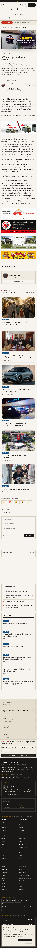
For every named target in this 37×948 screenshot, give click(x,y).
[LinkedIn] (20, 777)
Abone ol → (30, 919)
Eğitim (3, 867)
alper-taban (19, 900)
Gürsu (3, 838)
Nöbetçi (21, 853)
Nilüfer (3, 825)
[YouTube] (13, 777)
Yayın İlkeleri (22, 873)
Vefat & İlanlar (23, 847)
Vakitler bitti (23, 1)
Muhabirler (4, 889)
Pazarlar (21, 864)
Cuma (20, 822)
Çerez (20, 886)
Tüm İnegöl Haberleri (8, 266)
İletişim (3, 884)
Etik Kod (21, 881)
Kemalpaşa (22, 827)
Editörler (3, 892)
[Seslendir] (29, 85)
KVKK (21, 884)
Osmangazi (4, 827)
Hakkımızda (4, 873)
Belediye (3, 853)
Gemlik (3, 836)
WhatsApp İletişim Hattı (19, 755)
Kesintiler (21, 861)
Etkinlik (31, 747)
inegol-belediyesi (11, 900)
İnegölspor (17, 903)
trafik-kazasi (27, 900)
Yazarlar (3, 886)
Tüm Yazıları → (18, 281)
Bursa (22, 18)
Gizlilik (21, 889)
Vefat (5, 751)
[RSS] (24, 777)
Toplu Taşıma (22, 867)
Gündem (28, 18)
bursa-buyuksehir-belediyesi (8, 906)
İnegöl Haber (10, 903)
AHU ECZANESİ (8, 720)
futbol (30, 906)
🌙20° (18, 1)
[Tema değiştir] (21, 5)
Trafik (21, 858)
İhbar (23, 747)
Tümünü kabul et (25, 940)
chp (3, 910)
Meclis (3, 856)
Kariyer (3, 881)
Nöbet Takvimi (16, 794)
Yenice (21, 825)
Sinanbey (21, 836)
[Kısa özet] (34, 85)
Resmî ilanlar (22, 850)
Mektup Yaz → (7, 794)
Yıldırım (3, 830)
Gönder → (29, 535)
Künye (3, 875)
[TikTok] (17, 777)
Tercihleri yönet (29, 943)
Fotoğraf (5, 747)
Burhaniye (22, 838)
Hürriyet (21, 830)
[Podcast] (28, 777)
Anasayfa (4, 18)
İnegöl (3, 822)
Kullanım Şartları (23, 892)
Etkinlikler (4, 864)
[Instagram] (10, 777)
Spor (34, 18)
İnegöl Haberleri (14, 18)
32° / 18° (5, 728)
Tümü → (21, 841)
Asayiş (3, 850)
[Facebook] (2, 777)
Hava (20, 856)
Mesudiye (21, 833)
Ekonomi (3, 858)
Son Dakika (4, 847)
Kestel (3, 841)
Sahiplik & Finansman (25, 878)
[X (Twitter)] (6, 777)
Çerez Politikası (28, 934)
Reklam (3, 878)
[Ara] (25, 5)
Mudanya (3, 833)
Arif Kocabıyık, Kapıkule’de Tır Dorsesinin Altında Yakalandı (18, 711)
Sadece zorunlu (10, 940)
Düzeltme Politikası (24, 875)
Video (14, 747)
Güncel (25, 906)
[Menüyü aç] (3, 5)
